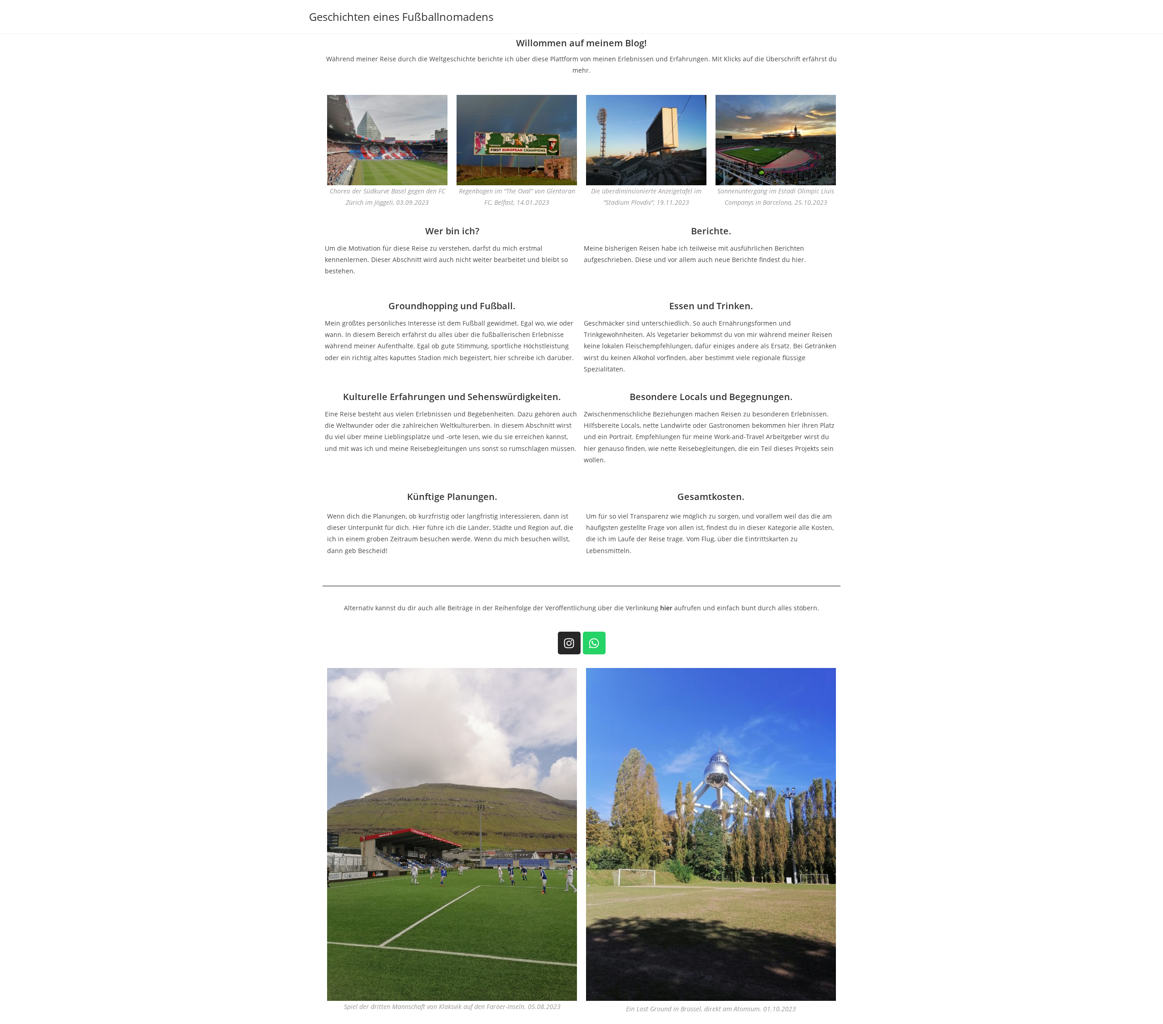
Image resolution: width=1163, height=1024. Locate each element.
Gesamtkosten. (711, 496)
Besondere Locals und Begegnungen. (711, 397)
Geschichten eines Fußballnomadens (401, 16)
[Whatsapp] (594, 643)
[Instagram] (569, 643)
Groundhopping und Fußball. (452, 306)
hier (666, 608)
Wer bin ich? (452, 231)
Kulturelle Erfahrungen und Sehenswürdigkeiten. (452, 397)
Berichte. (711, 231)
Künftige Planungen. (452, 496)
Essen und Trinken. (711, 306)
